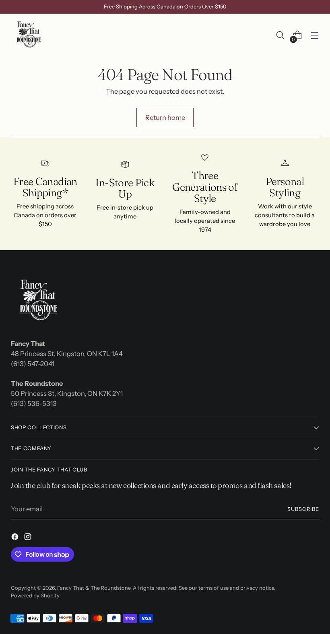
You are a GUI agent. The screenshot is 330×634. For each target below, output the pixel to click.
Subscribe (303, 509)
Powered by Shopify (35, 596)
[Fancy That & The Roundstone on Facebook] (16, 538)
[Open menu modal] (315, 35)
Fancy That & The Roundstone (93, 588)
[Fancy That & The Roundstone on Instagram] (28, 538)
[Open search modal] (280, 35)
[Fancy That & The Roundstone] (29, 35)
